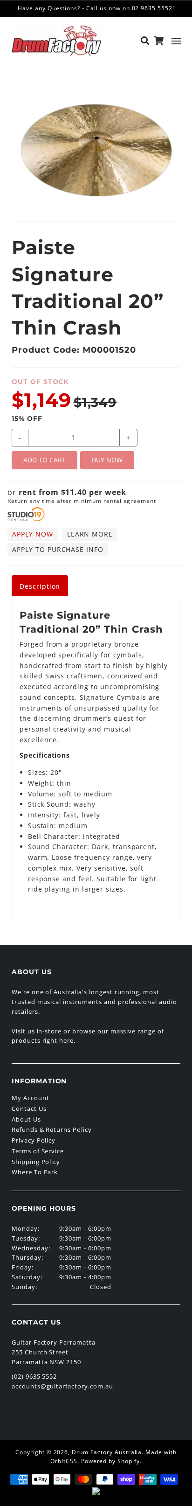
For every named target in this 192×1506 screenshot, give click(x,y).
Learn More (90, 534)
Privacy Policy (33, 1140)
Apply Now (32, 534)
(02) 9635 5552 (34, 1376)
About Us (26, 1119)
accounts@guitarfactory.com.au (62, 1386)
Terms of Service (38, 1151)
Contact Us (29, 1108)
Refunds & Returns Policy (52, 1129)
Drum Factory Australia (107, 1452)
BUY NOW (107, 459)
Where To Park (35, 1172)
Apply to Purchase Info (57, 549)
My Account (30, 1098)
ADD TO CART (44, 459)
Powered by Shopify (110, 1461)
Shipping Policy (36, 1161)
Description (40, 586)
